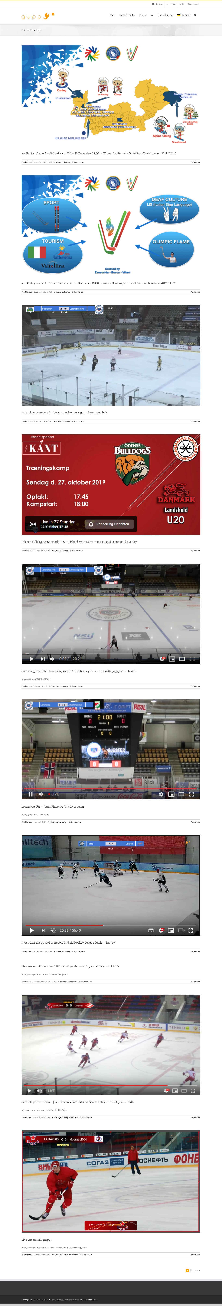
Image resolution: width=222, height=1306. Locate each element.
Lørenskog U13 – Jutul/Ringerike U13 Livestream (53, 806)
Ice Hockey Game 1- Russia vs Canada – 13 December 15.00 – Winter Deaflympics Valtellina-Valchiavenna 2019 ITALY (98, 283)
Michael (28, 162)
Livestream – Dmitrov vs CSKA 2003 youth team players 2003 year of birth (70, 966)
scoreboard (73, 981)
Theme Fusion (91, 1299)
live (55, 162)
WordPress (79, 1299)
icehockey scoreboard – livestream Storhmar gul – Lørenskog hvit (64, 412)
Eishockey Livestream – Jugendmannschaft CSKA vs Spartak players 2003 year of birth (78, 1102)
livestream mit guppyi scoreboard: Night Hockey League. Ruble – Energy (68, 942)
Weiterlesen (195, 162)
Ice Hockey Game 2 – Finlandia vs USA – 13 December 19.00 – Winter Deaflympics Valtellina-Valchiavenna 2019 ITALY (99, 153)
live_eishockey (64, 162)
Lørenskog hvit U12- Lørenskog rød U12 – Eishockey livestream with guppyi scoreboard (79, 671)
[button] (195, 15)
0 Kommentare (78, 162)
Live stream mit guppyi (36, 1239)
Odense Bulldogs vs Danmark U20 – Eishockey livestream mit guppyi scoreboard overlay (79, 542)
